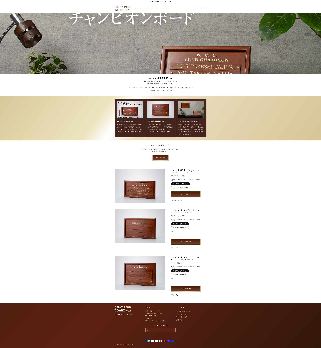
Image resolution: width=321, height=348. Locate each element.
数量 (172, 231)
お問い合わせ (180, 320)
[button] (155, 8)
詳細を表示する (175, 200)
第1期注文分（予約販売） (180, 224)
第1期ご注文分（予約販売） (180, 184)
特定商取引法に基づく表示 (183, 311)
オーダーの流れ (160, 157)
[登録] (173, 330)
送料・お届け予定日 (181, 317)
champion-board (121, 344)
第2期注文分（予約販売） (180, 227)
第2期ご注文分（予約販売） (180, 187)
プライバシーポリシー (182, 314)
